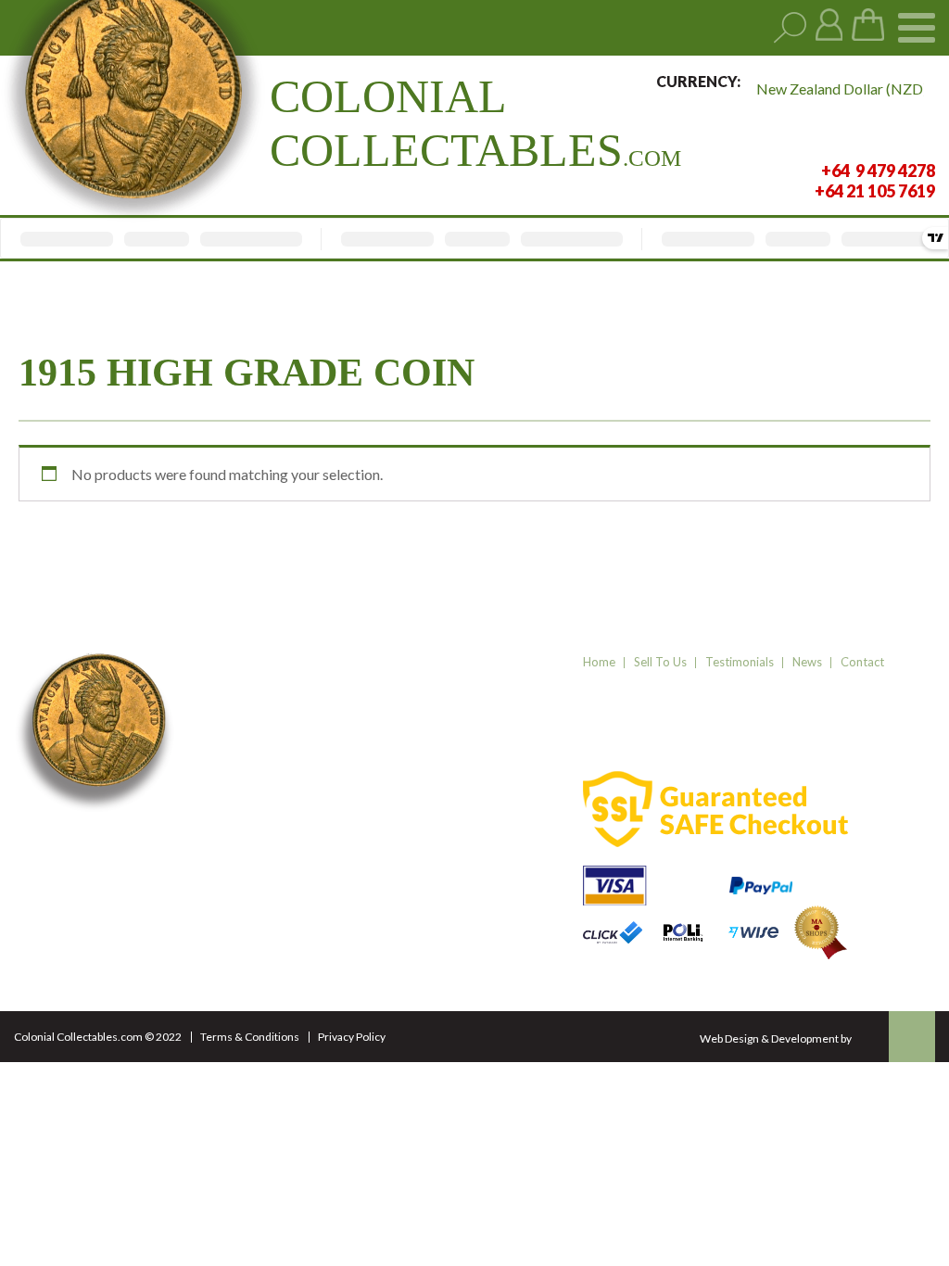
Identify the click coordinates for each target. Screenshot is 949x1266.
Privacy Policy (352, 1037)
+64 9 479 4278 (272, 851)
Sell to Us (660, 661)
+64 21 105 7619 (275, 874)
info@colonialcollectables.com (320, 909)
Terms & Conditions (249, 1037)
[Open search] (790, 28)
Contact (862, 661)
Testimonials (739, 661)
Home (599, 661)
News (807, 661)
